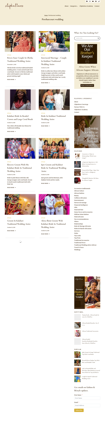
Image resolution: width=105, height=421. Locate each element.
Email (76, 402)
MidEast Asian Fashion (81, 214)
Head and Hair (78, 210)
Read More (11, 79)
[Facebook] (87, 1)
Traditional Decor (79, 242)
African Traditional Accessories (90, 331)
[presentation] (20, 41)
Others (76, 221)
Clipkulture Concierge (81, 104)
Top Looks (77, 235)
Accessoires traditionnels (82, 188)
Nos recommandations (81, 219)
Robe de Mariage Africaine (82, 226)
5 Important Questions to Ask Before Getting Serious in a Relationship (90, 164)
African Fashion (79, 193)
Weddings (77, 250)
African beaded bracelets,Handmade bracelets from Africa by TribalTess (89, 341)
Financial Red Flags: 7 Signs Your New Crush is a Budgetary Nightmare (90, 172)
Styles (9, 55)
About (66, 6)
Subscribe (79, 410)
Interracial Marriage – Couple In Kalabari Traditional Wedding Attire (54, 61)
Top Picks (77, 238)
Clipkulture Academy (86, 6)
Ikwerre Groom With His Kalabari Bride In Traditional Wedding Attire (19, 167)
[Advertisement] (87, 263)
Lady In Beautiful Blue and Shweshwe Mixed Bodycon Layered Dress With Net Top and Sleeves (91, 370)
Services (77, 231)
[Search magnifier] (98, 38)
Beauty (76, 195)
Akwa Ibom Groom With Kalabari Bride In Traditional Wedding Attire (53, 223)
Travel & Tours (79, 247)
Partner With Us (79, 107)
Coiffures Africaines (80, 198)
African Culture (79, 191)
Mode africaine (79, 217)
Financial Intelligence (81, 205)
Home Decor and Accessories (83, 212)
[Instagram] (90, 1)
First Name (77, 395)
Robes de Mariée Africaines (82, 228)
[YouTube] (93, 1)
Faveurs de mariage (80, 202)
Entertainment (79, 200)
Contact (97, 6)
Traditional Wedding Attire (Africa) (85, 245)
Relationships (78, 224)
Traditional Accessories (81, 240)
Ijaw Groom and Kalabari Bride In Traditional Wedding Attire (53, 167)
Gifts (75, 207)
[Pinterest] (96, 1)
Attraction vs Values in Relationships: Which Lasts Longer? (89, 156)
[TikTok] (99, 1)
